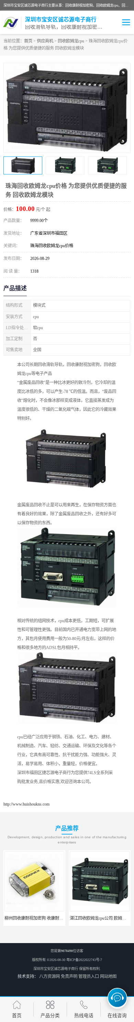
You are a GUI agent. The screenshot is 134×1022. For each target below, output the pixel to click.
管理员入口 (88, 976)
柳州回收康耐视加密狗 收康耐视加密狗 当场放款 (48, 918)
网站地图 (108, 976)
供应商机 (45, 41)
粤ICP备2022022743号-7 (84, 960)
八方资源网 (49, 976)
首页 (28, 41)
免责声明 (69, 976)
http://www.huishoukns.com (26, 804)
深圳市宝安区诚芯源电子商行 (55, 969)
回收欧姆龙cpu (71, 41)
